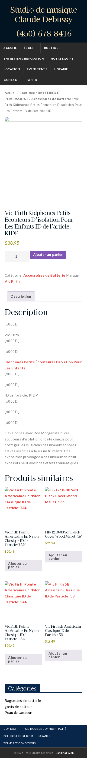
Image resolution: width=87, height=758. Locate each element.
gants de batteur (18, 706)
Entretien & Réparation (24, 58)
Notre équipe (62, 58)
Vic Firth (12, 281)
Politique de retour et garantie (27, 735)
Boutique (52, 48)
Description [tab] (21, 296)
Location (12, 69)
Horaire (61, 69)
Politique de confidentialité (45, 728)
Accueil (10, 48)
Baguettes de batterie (23, 700)
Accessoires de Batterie (51, 99)
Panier (31, 80)
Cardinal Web (64, 752)
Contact (11, 80)
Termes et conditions (19, 743)
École (29, 48)
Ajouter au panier (48, 254)
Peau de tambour (18, 712)
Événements (37, 69)
